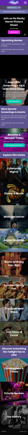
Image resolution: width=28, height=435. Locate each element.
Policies (4, 431)
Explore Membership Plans (14, 145)
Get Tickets (14, 32)
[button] (25, 3)
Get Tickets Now (14, 101)
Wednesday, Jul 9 (12, 7)
